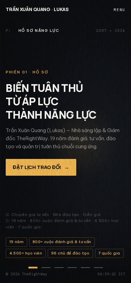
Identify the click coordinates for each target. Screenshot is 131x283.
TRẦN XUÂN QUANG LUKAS (37, 9)
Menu (119, 9)
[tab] (33, 267)
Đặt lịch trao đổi (41, 167)
